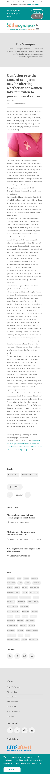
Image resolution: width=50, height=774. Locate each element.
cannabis (26, 578)
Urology (24, 639)
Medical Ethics (24, 606)
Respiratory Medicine (32, 630)
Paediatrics (20, 620)
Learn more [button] (36, 763)
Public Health (11, 630)
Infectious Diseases (33, 601)
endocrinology (34, 587)
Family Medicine (34, 592)
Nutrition (10, 616)
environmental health (13, 592)
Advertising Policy (13, 711)
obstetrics (25, 616)
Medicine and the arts (13, 611)
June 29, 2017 (11, 100)
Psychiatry (32, 625)
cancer (19, 578)
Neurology (35, 611)
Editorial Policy (12, 702)
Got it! (37, 16)
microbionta (25, 611)
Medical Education (12, 606)
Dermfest (9, 587)
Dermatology (36, 582)
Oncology (12, 475)
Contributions (11, 582)
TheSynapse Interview (13, 639)
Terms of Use (11, 707)
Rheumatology (11, 635)
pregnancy (23, 625)
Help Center (11, 716)
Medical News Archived (16, 103)
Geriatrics (36, 597)
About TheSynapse (13, 687)
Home (11, 49)
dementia (27, 582)
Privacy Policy (12, 692)
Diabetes (17, 587)
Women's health (29, 475)
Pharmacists (36, 539)
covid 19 (20, 582)
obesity (17, 616)
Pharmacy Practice (12, 625)
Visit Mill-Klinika (34, 4)
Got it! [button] (12, 770)
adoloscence (10, 578)
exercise (25, 592)
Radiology (20, 630)
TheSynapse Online (23, 49)
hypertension (21, 601)
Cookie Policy (12, 697)
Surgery (27, 635)
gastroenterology (25, 597)
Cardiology (34, 578)
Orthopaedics (11, 620)
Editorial (25, 587)
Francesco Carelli (12, 597)
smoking (20, 635)
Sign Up (37, 12)
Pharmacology (30, 620)
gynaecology (11, 601)
